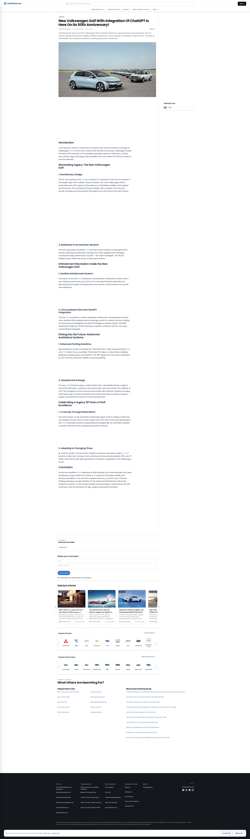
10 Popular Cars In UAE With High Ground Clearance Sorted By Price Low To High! (151, 707)
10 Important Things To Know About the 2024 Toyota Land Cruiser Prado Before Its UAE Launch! (155, 692)
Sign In (242, 4)
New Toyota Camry (63, 697)
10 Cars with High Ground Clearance (64, 788)
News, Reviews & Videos (140, 9)
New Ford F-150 (62, 702)
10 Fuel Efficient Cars (62, 807)
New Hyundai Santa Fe (98, 697)
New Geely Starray (63, 712)
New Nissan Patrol (96, 712)
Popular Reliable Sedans (113, 797)
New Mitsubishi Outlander (99, 702)
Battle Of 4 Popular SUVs (88, 792)
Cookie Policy (129, 806)
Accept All (226, 833)
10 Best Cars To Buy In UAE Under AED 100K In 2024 (141, 732)
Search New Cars (97, 9)
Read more (63, 547)
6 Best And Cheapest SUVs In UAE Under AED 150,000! (142, 727)
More (154, 9)
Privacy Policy (129, 797)
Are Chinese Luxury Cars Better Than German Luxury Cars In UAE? (146, 717)
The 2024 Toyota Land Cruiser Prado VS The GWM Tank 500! (145, 697)
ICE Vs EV (108, 792)
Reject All (238, 833)
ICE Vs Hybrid (109, 787)
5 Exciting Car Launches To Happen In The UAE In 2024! (143, 702)
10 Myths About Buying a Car (65, 802)
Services (125, 9)
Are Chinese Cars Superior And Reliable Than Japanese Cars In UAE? (148, 737)
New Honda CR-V (96, 707)
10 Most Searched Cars (63, 792)
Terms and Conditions (132, 801)
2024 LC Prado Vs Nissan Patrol (90, 807)
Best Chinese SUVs (111, 807)
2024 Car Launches (111, 802)
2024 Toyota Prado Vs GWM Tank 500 (89, 788)
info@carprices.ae (188, 787)
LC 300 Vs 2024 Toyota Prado (90, 797)
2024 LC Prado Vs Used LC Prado (91, 802)
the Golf (125, 453)
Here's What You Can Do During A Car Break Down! (142, 722)
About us (127, 787)
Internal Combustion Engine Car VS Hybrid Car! (141, 712)
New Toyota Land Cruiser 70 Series (68, 692)
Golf (72, 151)
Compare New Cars (113, 9)
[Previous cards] (56, 607)
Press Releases (148, 787)
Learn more (46, 833)
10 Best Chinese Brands (63, 797)
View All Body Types (148, 657)
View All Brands (149, 633)
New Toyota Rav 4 (96, 692)
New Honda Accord (63, 707)
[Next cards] (159, 607)
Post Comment (64, 573)
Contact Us (128, 792)
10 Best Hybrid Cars (62, 813)
